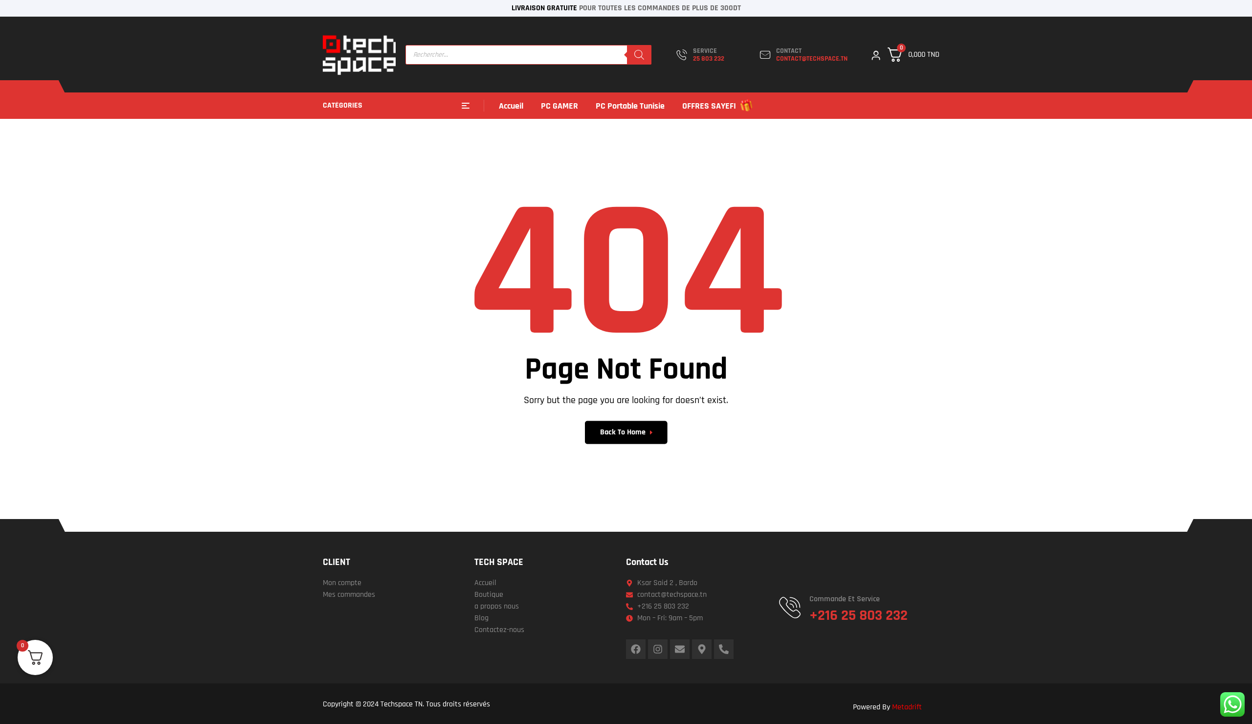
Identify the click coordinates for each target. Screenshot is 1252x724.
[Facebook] (636, 649)
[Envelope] (680, 649)
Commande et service (844, 599)
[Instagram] (658, 649)
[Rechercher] (639, 55)
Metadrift (907, 707)
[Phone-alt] (724, 649)
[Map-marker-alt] (702, 649)
